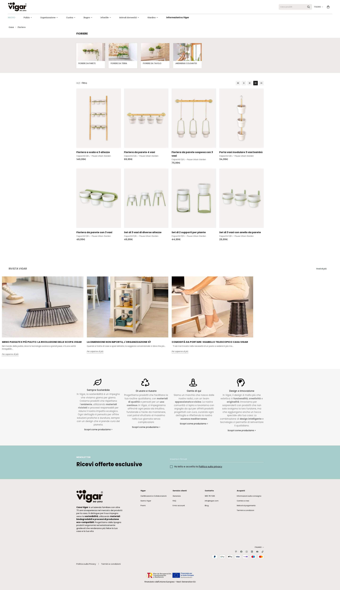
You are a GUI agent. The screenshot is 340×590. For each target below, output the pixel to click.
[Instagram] (247, 552)
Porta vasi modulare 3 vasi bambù (241, 152)
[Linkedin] (252, 552)
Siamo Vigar (146, 500)
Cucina (69, 17)
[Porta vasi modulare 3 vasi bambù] (241, 118)
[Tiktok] (263, 552)
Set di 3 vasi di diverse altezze (143, 232)
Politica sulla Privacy (86, 564)
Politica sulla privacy (210, 466)
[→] (260, 459)
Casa (11, 27)
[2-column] (244, 83)
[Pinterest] (236, 552)
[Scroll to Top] (335, 575)
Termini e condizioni (245, 510)
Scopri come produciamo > (98, 429)
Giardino (151, 17)
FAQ (174, 500)
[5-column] (261, 83)
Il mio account (179, 505)
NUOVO (11, 17)
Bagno (87, 17)
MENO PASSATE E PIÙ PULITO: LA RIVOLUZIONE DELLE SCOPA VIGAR (42, 342)
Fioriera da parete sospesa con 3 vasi (192, 153)
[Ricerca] (308, 7)
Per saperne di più (10, 354)
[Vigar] (17, 7)
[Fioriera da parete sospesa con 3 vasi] (194, 118)
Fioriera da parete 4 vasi (139, 152)
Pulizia (27, 17)
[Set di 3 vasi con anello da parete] (241, 198)
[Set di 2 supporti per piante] (194, 198)
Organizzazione (48, 17)
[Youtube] (257, 552)
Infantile (105, 17)
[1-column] (238, 83)
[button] (328, 7)
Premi (143, 505)
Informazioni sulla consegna (249, 496)
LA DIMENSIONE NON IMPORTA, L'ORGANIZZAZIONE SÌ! (119, 342)
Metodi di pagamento (246, 505)
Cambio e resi (243, 500)
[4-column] (255, 83)
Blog (207, 505)
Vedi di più (321, 268)
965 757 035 (210, 496)
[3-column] (249, 83)
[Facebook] (241, 552)
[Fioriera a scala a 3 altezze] (98, 118)
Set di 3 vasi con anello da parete (240, 232)
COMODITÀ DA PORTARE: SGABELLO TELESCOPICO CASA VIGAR (210, 342)
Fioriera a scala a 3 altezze (93, 152)
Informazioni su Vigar (177, 17)
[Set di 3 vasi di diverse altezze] (146, 198)
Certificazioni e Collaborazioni (154, 496)
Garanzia (177, 496)
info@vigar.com (211, 500)
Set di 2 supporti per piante (189, 232)
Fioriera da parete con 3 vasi (94, 232)
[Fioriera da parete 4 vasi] (146, 118)
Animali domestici (128, 17)
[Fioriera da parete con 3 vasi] (98, 198)
